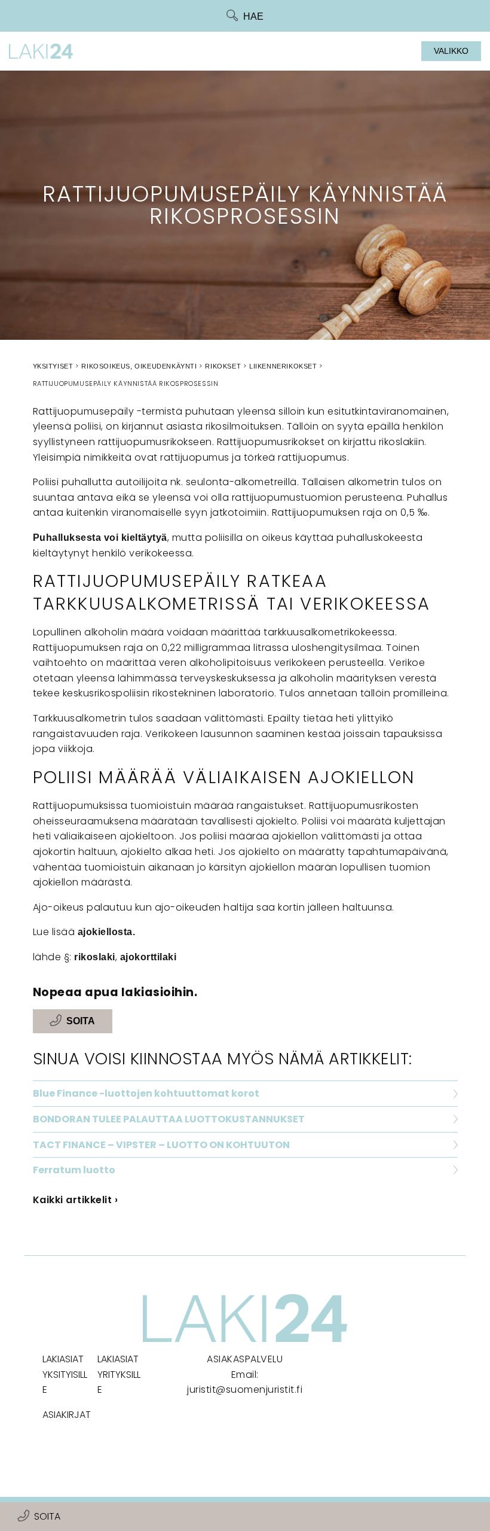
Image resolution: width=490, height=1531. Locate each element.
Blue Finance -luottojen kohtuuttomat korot (146, 1093)
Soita (47, 1516)
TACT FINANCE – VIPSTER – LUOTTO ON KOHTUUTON (161, 1145)
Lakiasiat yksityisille (64, 1374)
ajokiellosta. (107, 932)
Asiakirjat (66, 1415)
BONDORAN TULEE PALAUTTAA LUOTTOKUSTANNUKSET (169, 1119)
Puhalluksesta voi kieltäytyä (100, 537)
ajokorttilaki (148, 957)
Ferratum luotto (74, 1170)
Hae (253, 16)
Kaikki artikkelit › (75, 1200)
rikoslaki (94, 957)
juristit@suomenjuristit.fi (244, 1389)
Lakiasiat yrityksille (118, 1374)
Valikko (451, 51)
